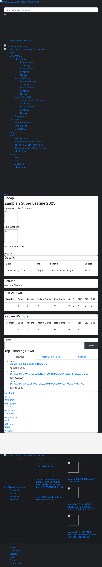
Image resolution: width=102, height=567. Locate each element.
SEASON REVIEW (44, 466)
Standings (25, 65)
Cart (17, 160)
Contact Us (20, 129)
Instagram (15, 496)
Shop (12, 154)
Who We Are (21, 125)
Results (13, 553)
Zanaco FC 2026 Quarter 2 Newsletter (29, 364)
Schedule (24, 71)
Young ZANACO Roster (31, 100)
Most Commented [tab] (51, 356)
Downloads (20, 116)
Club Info (14, 119)
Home (13, 52)
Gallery (23, 75)
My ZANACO (16, 56)
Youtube (14, 499)
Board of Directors (24, 122)
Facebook (15, 490)
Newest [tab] (20, 356)
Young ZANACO (23, 97)
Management (21, 138)
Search (7, 339)
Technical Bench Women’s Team (31, 148)
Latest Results (27, 68)
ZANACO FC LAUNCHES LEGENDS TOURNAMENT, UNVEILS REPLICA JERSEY (49, 373)
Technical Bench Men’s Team (29, 144)
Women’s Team (22, 78)
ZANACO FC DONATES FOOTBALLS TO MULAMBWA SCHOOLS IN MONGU (47, 383)
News (12, 132)
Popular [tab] (82, 356)
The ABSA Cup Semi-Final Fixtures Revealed (49, 498)
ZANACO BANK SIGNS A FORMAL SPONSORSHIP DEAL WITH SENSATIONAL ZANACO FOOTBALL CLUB (49, 483)
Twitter (13, 493)
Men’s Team (21, 59)
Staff (12, 135)
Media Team (21, 151)
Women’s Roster (28, 81)
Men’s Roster (26, 62)
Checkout (20, 163)
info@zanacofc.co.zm (20, 40)
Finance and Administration (28, 141)
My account (21, 167)
